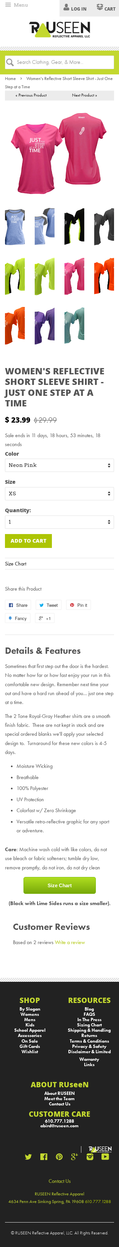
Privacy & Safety (89, 1046)
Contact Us (59, 1104)
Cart (109, 9)
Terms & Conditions (89, 1041)
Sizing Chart (89, 1025)
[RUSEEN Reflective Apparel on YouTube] (105, 1158)
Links (89, 1064)
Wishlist (29, 1052)
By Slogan (30, 1009)
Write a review (70, 942)
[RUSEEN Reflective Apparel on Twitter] (28, 1158)
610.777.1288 (59, 1121)
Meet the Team (59, 1099)
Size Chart (15, 563)
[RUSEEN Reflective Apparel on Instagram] (90, 1158)
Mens (29, 1019)
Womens (29, 1014)
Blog (89, 1009)
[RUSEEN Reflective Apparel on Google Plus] (74, 1158)
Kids (29, 1025)
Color (12, 453)
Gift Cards (30, 1046)
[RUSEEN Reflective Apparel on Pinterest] (59, 1158)
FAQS (89, 1014)
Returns (89, 1035)
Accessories (30, 1035)
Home (10, 78)
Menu (20, 5)
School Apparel (30, 1030)
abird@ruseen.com (59, 1126)
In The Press (89, 1019)
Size (10, 481)
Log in (79, 9)
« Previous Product (31, 95)
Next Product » (84, 95)
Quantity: (18, 510)
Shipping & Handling (89, 1030)
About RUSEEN (59, 1093)
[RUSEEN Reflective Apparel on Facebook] (44, 1158)
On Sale (29, 1041)
